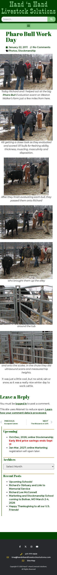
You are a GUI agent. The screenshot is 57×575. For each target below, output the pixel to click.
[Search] (51, 19)
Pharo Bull (9, 95)
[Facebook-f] (20, 546)
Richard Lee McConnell (23, 492)
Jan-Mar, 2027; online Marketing (28, 447)
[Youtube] (37, 546)
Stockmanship (27, 50)
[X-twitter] (25, 546)
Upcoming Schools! (20, 481)
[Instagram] (31, 546)
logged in (21, 403)
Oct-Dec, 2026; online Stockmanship (31, 437)
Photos (13, 50)
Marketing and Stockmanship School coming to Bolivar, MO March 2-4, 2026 (31, 499)
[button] (28, 25)
